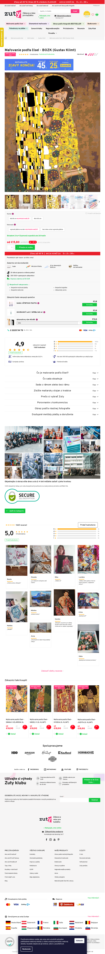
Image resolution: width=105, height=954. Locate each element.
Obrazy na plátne (59, 865)
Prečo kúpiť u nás (9, 877)
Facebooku (34, 769)
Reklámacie (32, 865)
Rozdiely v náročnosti (10, 869)
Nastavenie (26, 949)
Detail (12, 734)
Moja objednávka (34, 877)
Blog (5, 881)
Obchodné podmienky (35, 858)
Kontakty (31, 854)
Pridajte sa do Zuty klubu (90, 781)
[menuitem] (15, 24)
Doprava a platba (34, 862)
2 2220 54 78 (15, 330)
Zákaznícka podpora (53, 832)
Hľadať (74, 11)
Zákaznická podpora (63, 16)
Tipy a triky (7, 865)
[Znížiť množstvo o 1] (14, 248)
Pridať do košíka (24, 247)
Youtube (66, 769)
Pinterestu (82, 769)
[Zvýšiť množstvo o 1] (14, 246)
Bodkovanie (57, 862)
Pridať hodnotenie (15, 353)
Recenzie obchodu (84, 858)
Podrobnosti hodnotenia (46, 54)
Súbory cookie (33, 873)
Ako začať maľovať (9, 5)
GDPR (31, 869)
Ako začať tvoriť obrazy (25, 5)
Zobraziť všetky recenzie (51, 671)
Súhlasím (78, 941)
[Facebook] (46, 839)
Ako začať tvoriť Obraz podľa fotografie (62, 5)
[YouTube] (54, 839)
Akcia (55, 873)
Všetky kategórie (59, 877)
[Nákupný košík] (97, 14)
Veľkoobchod (83, 862)
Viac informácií (92, 898)
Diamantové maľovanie (60, 858)
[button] (87, 525)
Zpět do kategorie (16, 511)
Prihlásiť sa (94, 800)
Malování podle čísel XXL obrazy (63, 881)
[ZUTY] (52, 819)
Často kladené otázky (10, 873)
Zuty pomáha (83, 865)
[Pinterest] (58, 839)
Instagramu (50, 769)
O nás (80, 854)
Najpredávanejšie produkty (62, 869)
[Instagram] (50, 839)
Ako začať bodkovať (41, 5)
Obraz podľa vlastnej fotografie (63, 854)
